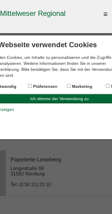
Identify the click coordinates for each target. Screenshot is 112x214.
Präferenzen (44, 86)
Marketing (81, 86)
